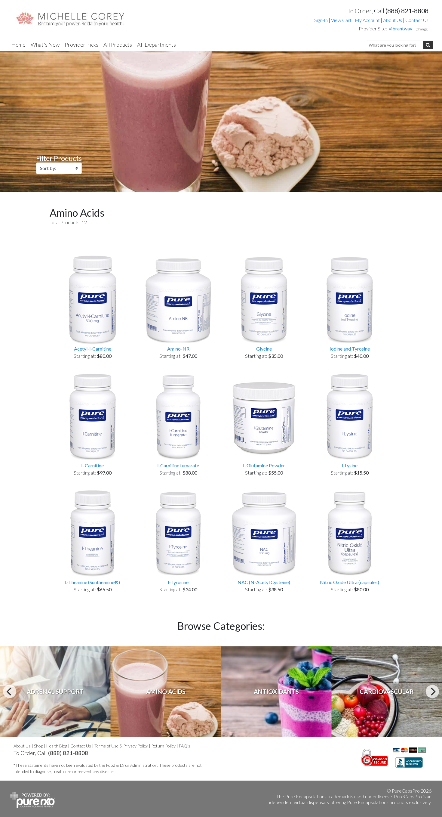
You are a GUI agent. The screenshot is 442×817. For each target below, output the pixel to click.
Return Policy (163, 745)
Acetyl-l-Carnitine (92, 348)
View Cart (341, 20)
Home (18, 44)
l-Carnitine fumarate (178, 465)
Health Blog (56, 745)
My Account (367, 20)
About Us (392, 20)
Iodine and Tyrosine (350, 348)
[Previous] (9, 691)
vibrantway (400, 28)
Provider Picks (81, 44)
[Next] (432, 691)
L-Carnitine (92, 465)
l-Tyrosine (178, 582)
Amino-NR (178, 348)
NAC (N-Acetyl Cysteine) (264, 582)
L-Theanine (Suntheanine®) (92, 582)
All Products (117, 44)
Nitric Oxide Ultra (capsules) (349, 582)
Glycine (264, 348)
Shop (38, 745)
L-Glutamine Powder (264, 465)
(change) (422, 29)
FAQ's (184, 745)
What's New (45, 44)
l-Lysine (350, 465)
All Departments (156, 44)
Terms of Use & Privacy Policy (121, 745)
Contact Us (416, 20)
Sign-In (321, 20)
